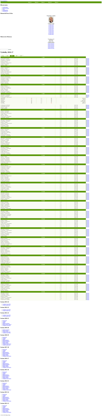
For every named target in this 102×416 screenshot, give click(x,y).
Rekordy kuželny (5, 330)
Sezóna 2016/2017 (51, 47)
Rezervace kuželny (6, 8)
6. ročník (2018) (51, 30)
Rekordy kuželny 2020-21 (7, 324)
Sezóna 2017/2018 (51, 48)
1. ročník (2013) (51, 24)
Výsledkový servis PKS (7, 304)
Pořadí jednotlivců (6, 340)
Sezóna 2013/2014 (51, 43)
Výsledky (4, 321)
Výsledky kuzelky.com (6, 305)
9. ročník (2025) (51, 34)
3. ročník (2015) (51, 27)
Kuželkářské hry (5, 11)
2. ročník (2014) (51, 26)
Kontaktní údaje (5, 10)
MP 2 (12, 55)
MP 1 (7, 55)
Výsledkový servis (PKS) (7, 356)
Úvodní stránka (5, 7)
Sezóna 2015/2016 (51, 45)
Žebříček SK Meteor (6, 323)
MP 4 (21, 55)
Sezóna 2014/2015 (51, 44)
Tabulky (4, 322)
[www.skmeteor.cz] (3, 0)
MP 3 (17, 55)
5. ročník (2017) (51, 29)
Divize (2, 55)
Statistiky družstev (6, 355)
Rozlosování (5, 320)
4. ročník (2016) (51, 28)
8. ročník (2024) (51, 33)
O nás (4, 9)
